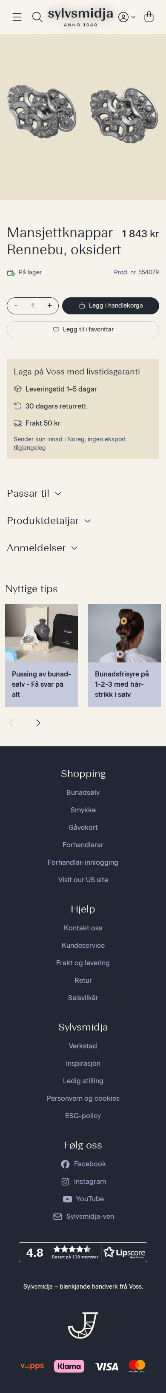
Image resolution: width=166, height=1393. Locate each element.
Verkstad (83, 1046)
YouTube (90, 1199)
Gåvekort (83, 827)
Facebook (90, 1164)
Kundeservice (83, 945)
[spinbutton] (33, 305)
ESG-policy (83, 1116)
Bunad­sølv (83, 793)
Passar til (28, 493)
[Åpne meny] (17, 17)
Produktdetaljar (43, 520)
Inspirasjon (83, 1063)
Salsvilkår (83, 998)
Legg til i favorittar (88, 329)
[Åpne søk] (37, 17)
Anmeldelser (36, 547)
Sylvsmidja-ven (90, 1216)
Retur (83, 980)
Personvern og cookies (83, 1098)
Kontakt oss (83, 928)
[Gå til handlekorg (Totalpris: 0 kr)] (149, 17)
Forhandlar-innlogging (83, 862)
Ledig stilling (83, 1081)
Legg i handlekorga (116, 305)
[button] (83, 1252)
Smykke (83, 810)
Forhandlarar (83, 845)
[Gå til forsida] (80, 17)
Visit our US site (83, 880)
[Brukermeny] (126, 17)
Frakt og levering (83, 963)
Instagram (90, 1181)
